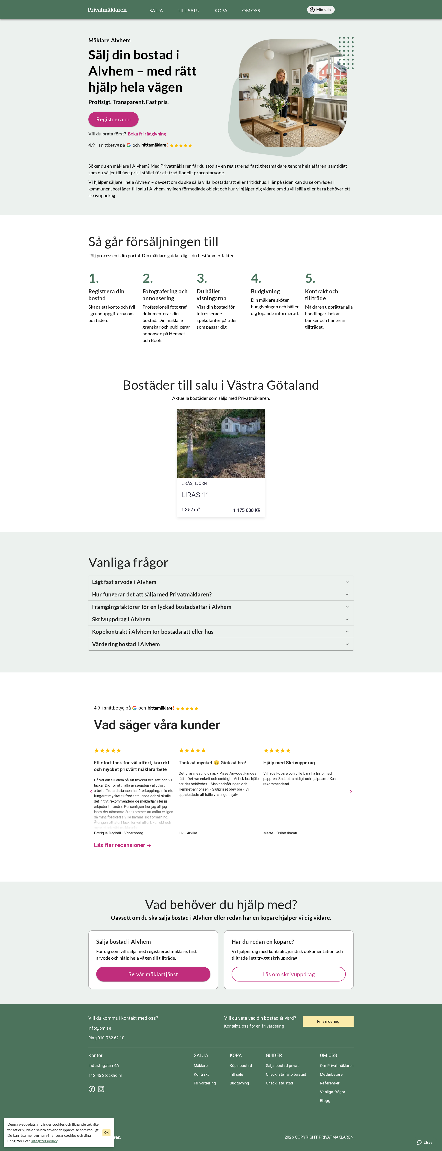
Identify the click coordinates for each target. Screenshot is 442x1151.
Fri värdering (205, 1083)
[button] (221, 582)
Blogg (325, 1100)
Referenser (330, 1083)
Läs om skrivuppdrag (288, 974)
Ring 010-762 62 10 (106, 1038)
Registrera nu (113, 119)
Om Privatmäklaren (337, 1065)
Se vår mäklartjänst (153, 974)
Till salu (236, 1074)
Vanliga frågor (332, 1092)
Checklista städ (279, 1083)
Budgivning (239, 1083)
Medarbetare (331, 1074)
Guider (274, 1055)
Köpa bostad (241, 1065)
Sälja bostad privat (282, 1065)
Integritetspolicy (44, 1141)
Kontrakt (201, 1074)
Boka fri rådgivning (147, 133)
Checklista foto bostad (286, 1074)
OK (106, 1132)
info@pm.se (99, 1028)
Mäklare (201, 1065)
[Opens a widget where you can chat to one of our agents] (424, 1143)
